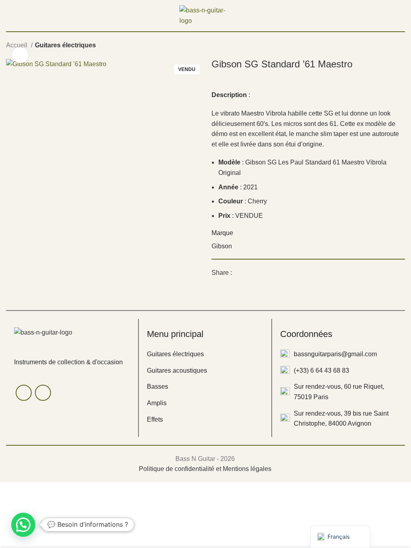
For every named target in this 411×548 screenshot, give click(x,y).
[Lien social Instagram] (43, 393)
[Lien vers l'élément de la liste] (205, 354)
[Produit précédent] (385, 46)
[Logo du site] (205, 15)
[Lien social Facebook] (238, 273)
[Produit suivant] (401, 46)
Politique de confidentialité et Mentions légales (205, 468)
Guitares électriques (65, 45)
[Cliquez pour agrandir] (20, 55)
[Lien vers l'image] (43, 332)
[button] (23, 525)
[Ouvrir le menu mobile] (9, 16)
